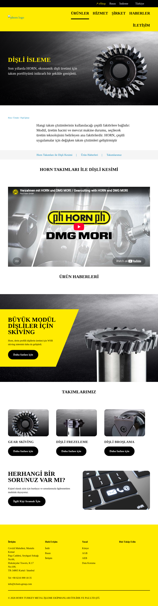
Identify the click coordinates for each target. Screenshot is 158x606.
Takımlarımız (114, 154)
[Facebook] (121, 549)
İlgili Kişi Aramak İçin (26, 501)
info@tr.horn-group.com (20, 584)
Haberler (139, 13)
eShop (102, 3)
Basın (112, 3)
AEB (84, 558)
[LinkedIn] (135, 549)
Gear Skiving (21, 442)
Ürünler (80, 13)
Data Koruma (88, 563)
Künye (85, 548)
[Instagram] (128, 549)
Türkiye (139, 3)
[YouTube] (121, 558)
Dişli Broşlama (119, 442)
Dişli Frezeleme (72, 442)
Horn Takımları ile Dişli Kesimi (54, 154)
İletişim (141, 25)
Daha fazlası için (23, 354)
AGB (84, 553)
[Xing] (142, 549)
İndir (47, 548)
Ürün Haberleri (89, 154)
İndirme (123, 3)
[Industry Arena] (128, 558)
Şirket (119, 13)
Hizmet (100, 13)
